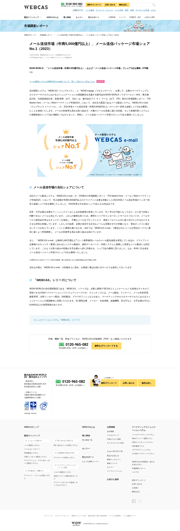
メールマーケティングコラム (143, 435)
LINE (132, 10)
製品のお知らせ (113, 456)
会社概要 (110, 431)
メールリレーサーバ (32, 449)
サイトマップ (48, 516)
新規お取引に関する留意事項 (97, 516)
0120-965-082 (77, 344)
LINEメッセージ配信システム (35, 457)
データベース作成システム (64, 458)
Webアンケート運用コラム (142, 438)
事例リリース (112, 463)
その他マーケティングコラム (143, 454)
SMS (126, 10)
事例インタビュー (114, 460)
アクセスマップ (113, 435)
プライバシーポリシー (62, 516)
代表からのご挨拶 (114, 439)
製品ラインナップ (31, 17)
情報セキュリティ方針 (79, 516)
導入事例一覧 (87, 440)
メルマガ (135, 472)
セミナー (110, 467)
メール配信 (90, 10)
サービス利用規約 (115, 516)
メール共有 (119, 10)
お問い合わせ (110, 5)
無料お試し (123, 5)
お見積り (135, 488)
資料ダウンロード (94, 5)
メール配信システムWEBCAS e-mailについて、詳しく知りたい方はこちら (62, 81)
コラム (153, 10)
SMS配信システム (31, 453)
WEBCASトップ (30, 35)
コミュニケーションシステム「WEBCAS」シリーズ (56, 320)
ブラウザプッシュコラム (141, 450)
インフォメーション (114, 471)
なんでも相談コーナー (90, 461)
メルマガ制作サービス (62, 472)
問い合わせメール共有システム (66, 445)
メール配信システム (32, 445)
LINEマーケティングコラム (142, 442)
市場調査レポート (46, 35)
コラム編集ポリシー (129, 516)
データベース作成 (142, 10)
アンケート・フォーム (104, 10)
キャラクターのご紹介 (115, 443)
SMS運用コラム (138, 446)
